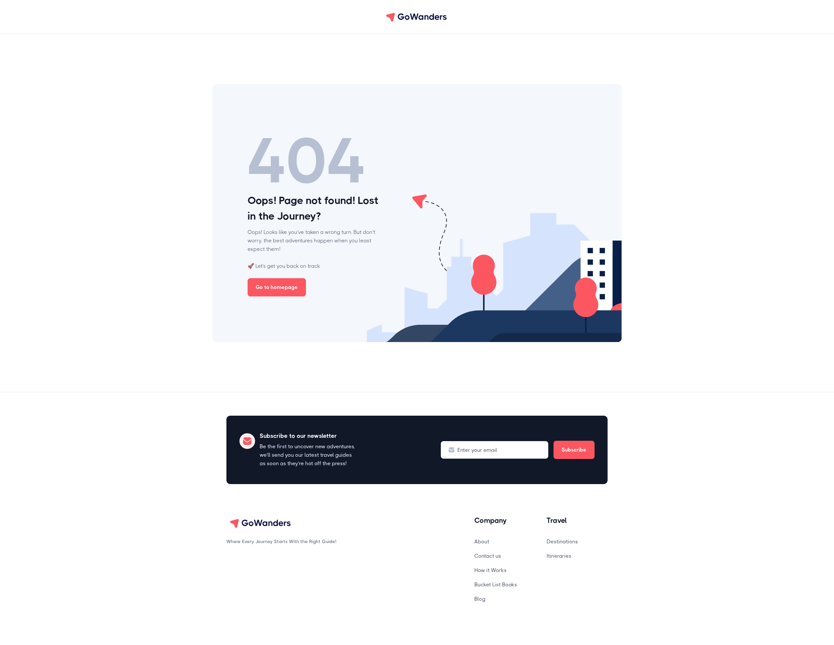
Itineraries (559, 556)
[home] (417, 16)
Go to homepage (277, 287)
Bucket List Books (495, 584)
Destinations (562, 541)
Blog (479, 599)
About (481, 541)
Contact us (487, 556)
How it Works (490, 570)
